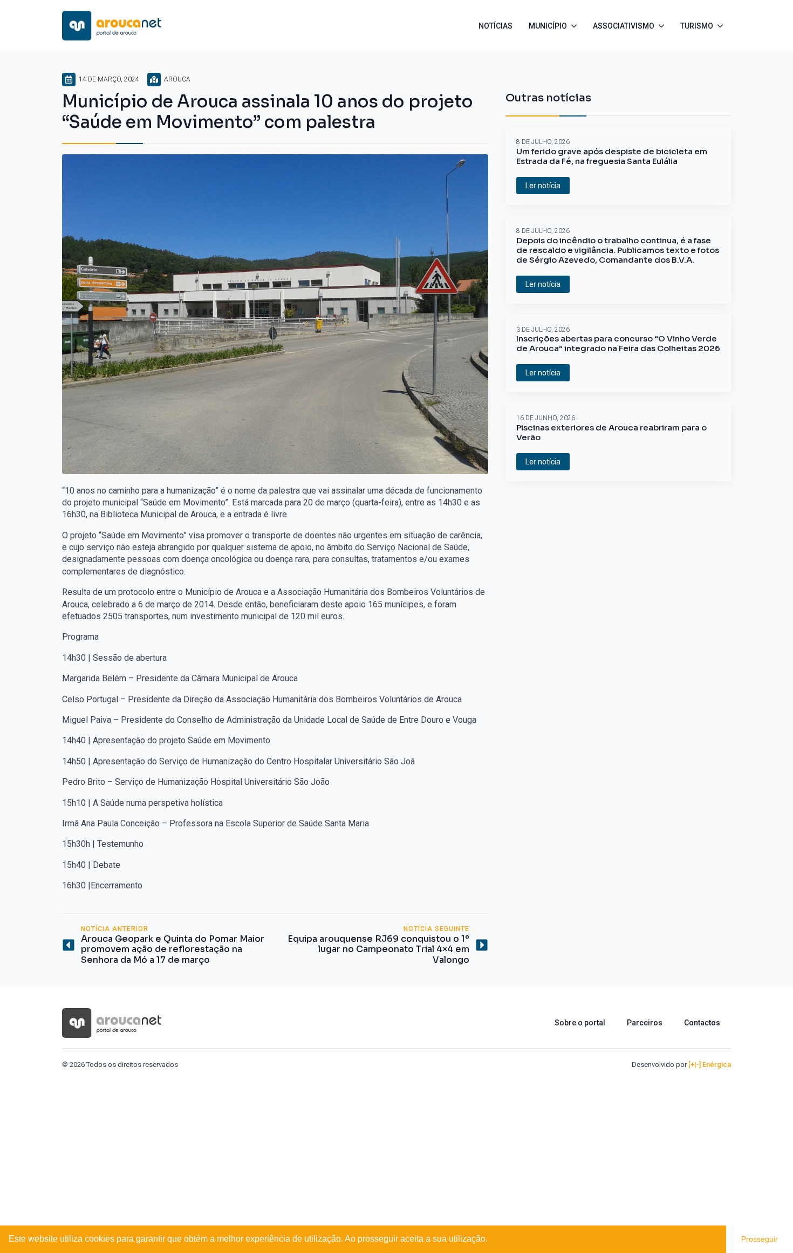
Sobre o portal (580, 1022)
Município (548, 26)
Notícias (495, 26)
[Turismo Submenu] (722, 25)
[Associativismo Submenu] (663, 25)
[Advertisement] (396, 1150)
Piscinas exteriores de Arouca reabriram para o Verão (611, 432)
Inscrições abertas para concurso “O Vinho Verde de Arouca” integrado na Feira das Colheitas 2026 (618, 343)
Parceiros (644, 1022)
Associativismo (623, 26)
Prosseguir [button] (759, 1239)
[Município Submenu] (576, 25)
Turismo (696, 26)
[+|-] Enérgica (709, 1064)
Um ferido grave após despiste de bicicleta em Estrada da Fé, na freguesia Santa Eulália (611, 156)
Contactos (702, 1022)
